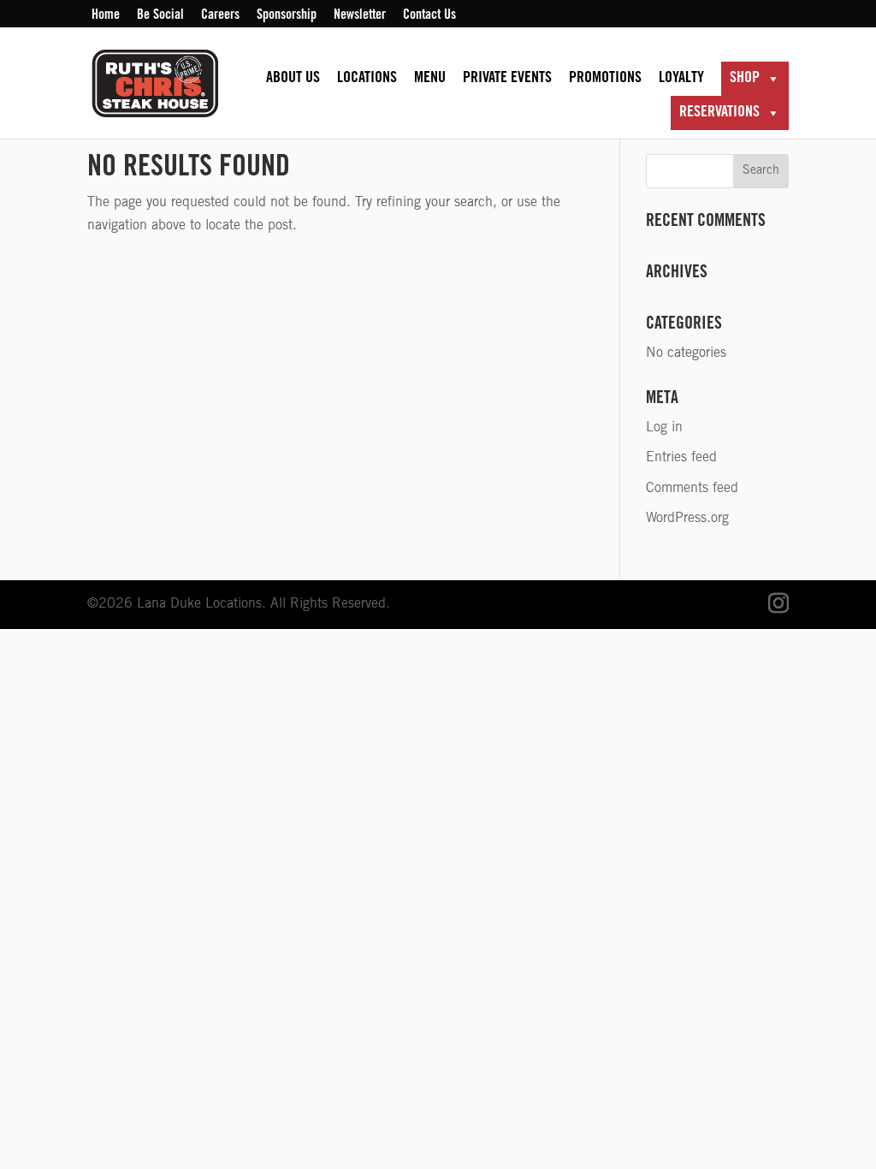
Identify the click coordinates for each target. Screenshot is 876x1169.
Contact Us (429, 15)
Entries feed (681, 458)
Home (106, 15)
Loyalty (681, 78)
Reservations (719, 113)
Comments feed (692, 488)
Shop (745, 78)
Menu (430, 78)
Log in (664, 428)
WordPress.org (687, 518)
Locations (367, 78)
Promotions (605, 78)
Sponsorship (287, 15)
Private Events (507, 78)
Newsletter (360, 15)
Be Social (160, 15)
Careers (220, 15)
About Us (293, 78)
